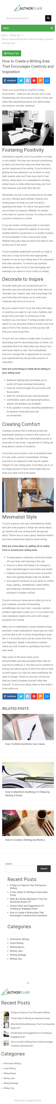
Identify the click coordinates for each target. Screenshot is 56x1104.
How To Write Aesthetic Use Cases (25, 743)
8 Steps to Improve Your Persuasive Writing (30, 1012)
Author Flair (19, 1100)
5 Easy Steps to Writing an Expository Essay (30, 1018)
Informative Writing (19, 939)
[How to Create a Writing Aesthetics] (28, 823)
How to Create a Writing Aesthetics (25, 839)
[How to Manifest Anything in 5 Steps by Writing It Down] (28, 775)
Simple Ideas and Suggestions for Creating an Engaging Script (27, 907)
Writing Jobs (16, 951)
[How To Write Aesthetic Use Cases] (28, 727)
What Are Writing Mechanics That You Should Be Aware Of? (28, 900)
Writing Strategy (18, 955)
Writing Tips (13, 53)
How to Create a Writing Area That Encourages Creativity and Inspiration (28, 914)
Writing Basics (17, 947)
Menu (6, 28)
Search (8, 863)
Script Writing (16, 943)
